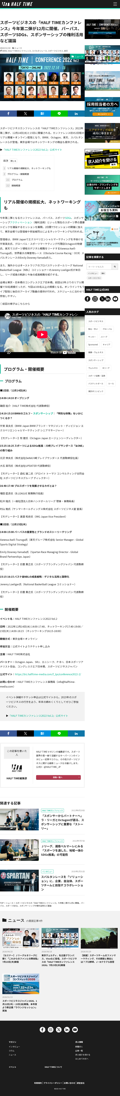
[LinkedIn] (76, 113)
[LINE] (59, 113)
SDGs (68, 218)
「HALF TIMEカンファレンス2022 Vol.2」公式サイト (32, 149)
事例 (103, 273)
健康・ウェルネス (95, 352)
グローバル (107, 329)
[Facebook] (8, 113)
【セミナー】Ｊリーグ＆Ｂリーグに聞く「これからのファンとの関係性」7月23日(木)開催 (20, 958)
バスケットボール (95, 383)
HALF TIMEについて (53, 1067)
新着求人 (79, 1046)
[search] (115, 266)
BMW (4, 50)
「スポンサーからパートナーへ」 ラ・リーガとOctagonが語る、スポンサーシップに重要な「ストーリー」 (62, 822)
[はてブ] (42, 113)
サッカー (92, 336)
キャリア (106, 344)
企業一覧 (79, 1050)
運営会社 (80, 1083)
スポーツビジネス (55, 50)
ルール (111, 383)
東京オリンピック (95, 391)
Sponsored (93, 344)
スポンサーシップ (43, 413)
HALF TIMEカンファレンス (19, 50)
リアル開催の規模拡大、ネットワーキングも (27, 168)
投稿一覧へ (57, 777)
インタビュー (47, 871)
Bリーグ (106, 368)
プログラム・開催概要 (16, 174)
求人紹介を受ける (82, 1054)
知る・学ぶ (93, 329)
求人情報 (79, 1042)
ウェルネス (93, 368)
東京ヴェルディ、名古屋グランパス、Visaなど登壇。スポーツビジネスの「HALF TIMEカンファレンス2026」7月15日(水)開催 (59, 960)
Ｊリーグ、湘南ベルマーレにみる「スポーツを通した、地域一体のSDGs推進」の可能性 (62, 850)
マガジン (12, 1042)
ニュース (18, 48)
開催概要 (13, 185)
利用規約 (38, 1083)
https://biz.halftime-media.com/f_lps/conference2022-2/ (48, 674)
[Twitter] (25, 113)
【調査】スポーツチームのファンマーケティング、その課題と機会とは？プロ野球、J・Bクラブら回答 (98, 958)
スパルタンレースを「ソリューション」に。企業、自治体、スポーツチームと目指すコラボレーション (62, 883)
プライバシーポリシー (52, 1083)
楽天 (66, 50)
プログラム (14, 179)
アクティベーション (21, 222)
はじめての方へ (81, 1058)
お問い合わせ (69, 1083)
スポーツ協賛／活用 (96, 375)
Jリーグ (104, 336)
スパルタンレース (39, 50)
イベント (12, 1067)
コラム (11, 1050)
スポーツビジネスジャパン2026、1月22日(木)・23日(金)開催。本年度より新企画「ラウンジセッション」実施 (19, 1005)
